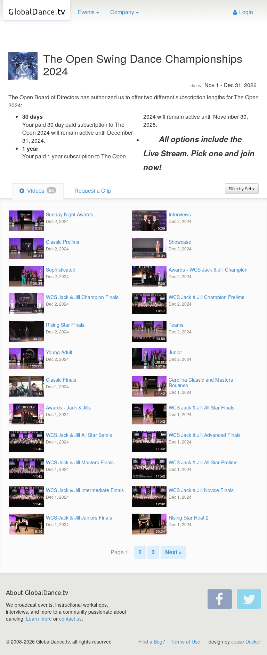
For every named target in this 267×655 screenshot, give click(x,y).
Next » (173, 552)
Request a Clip (92, 190)
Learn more (39, 618)
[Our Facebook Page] (220, 599)
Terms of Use (185, 641)
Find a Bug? (151, 641)
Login (246, 12)
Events (86, 12)
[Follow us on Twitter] (249, 599)
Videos (40, 190)
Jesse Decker (246, 641)
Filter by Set (240, 188)
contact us (70, 618)
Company (122, 12)
